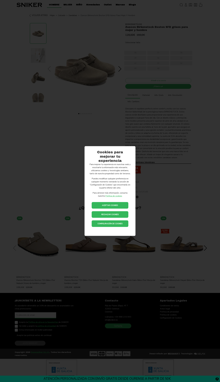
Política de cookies (113, 195)
